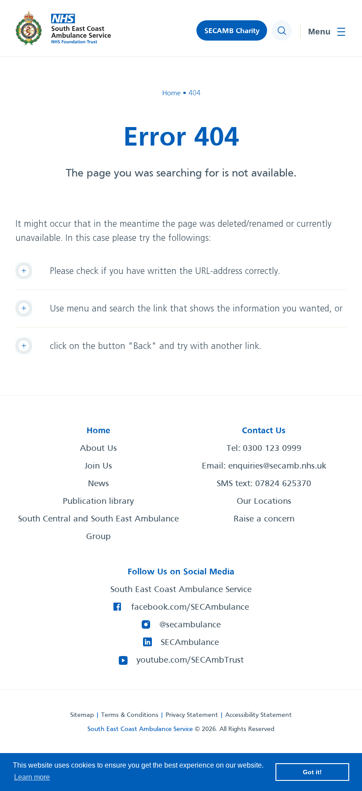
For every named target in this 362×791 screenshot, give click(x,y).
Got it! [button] (312, 772)
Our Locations (264, 502)
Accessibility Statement (258, 715)
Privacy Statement (192, 715)
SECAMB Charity (232, 31)
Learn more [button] (32, 777)
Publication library (98, 502)
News (98, 484)
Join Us (98, 466)
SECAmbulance (190, 643)
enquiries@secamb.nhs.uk (277, 466)
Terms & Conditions (129, 715)
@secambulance (190, 625)
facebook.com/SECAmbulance (190, 607)
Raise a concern (264, 519)
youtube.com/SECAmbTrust (190, 660)
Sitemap (82, 715)
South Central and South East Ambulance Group (98, 528)
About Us (98, 449)
